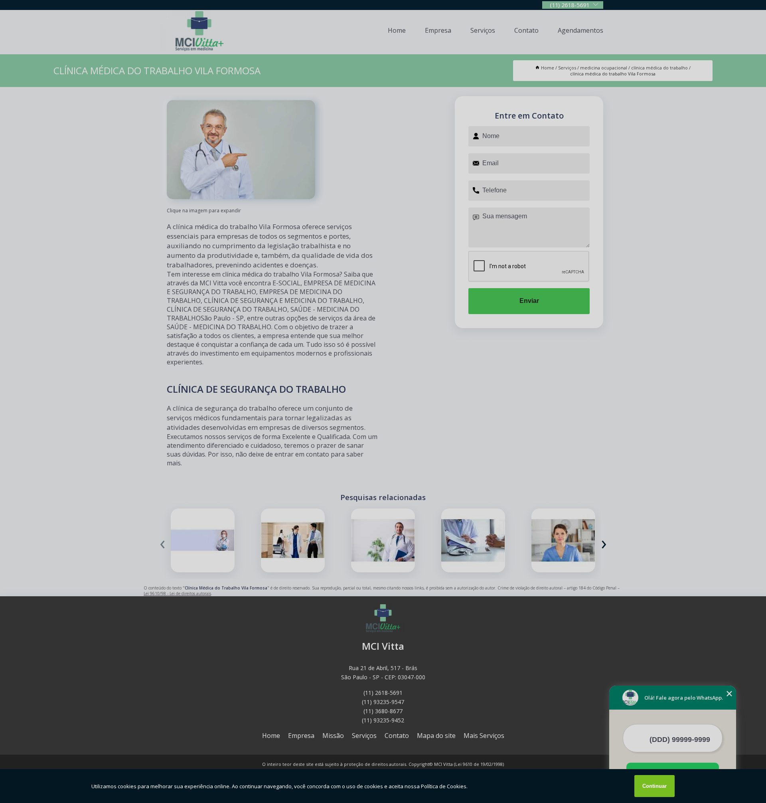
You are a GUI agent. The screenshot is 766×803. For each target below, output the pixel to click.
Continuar (654, 786)
